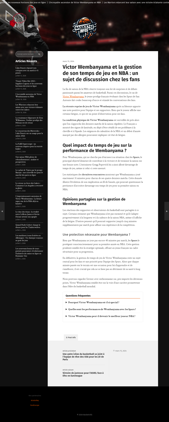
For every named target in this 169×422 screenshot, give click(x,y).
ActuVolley (35, 400)
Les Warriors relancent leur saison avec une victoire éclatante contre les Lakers (29, 107)
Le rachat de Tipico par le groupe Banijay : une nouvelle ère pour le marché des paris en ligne (29, 172)
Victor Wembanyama (73, 96)
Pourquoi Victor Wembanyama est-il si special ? (93, 302)
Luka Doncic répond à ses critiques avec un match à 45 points (27, 70)
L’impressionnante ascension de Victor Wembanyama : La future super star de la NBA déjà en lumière (29, 200)
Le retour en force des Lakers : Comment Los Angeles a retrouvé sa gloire (29, 185)
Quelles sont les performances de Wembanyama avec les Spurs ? (102, 309)
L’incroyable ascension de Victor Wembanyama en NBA (29, 95)
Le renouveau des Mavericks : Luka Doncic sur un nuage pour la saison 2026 (29, 133)
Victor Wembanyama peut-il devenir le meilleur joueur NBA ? (101, 316)
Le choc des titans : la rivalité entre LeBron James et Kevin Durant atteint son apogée (27, 214)
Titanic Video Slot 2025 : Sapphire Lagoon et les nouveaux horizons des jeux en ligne (29, 83)
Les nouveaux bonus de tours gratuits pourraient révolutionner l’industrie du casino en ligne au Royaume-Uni (29, 252)
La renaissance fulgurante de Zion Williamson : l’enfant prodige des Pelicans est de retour (29, 120)
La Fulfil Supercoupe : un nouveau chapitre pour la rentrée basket (29, 146)
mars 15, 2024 (121, 351)
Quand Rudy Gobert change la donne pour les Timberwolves (28, 226)
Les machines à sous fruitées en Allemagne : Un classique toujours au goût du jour (29, 238)
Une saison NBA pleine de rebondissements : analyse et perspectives (27, 159)
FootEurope (34, 405)
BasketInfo (87, 415)
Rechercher (40, 54)
